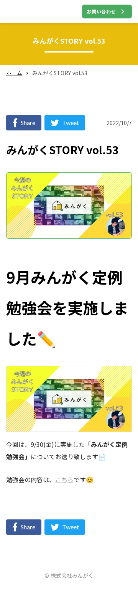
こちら (64, 479)
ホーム (14, 73)
